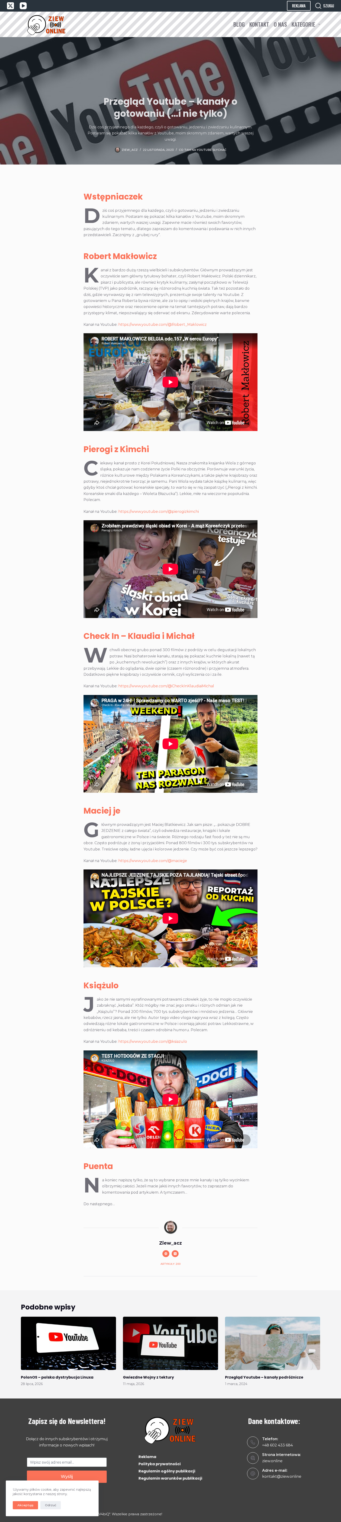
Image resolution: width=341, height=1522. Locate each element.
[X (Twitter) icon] (175, 1253)
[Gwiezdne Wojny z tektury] (170, 1343)
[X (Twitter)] (10, 5)
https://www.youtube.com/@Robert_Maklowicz (162, 324)
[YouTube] (23, 5)
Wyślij (67, 1476)
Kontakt (259, 24)
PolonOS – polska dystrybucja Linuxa (57, 1377)
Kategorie (303, 24)
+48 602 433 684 (277, 1445)
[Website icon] (165, 1253)
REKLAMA (299, 6)
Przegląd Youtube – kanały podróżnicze (264, 1377)
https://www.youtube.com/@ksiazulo (152, 1041)
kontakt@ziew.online (281, 1476)
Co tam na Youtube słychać (202, 150)
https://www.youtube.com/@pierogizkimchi (158, 511)
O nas (280, 24)
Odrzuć (50, 1505)
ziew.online (272, 1461)
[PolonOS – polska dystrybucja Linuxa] (68, 1343)
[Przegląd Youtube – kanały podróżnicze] (272, 1343)
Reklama (147, 1456)
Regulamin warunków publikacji (170, 1478)
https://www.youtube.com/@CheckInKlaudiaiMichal (166, 686)
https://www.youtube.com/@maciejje (152, 861)
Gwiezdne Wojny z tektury (148, 1377)
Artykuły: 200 (170, 1263)
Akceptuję (25, 1505)
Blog (239, 24)
